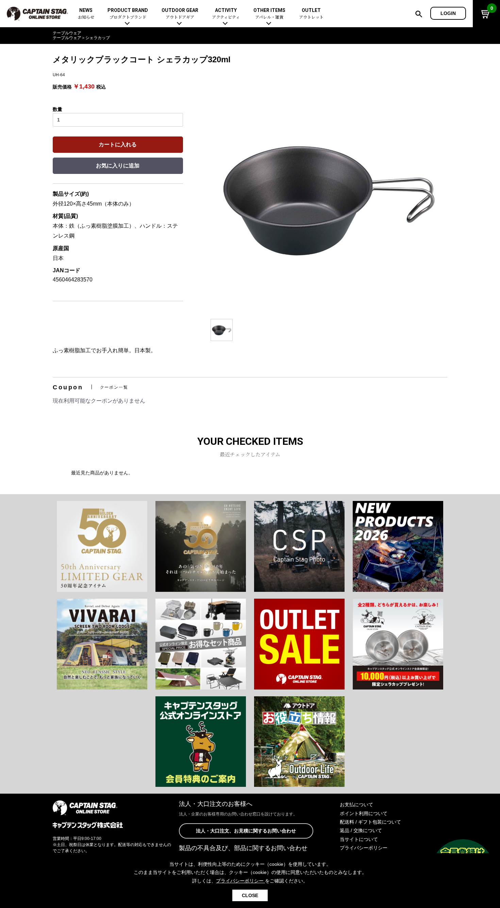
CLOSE (250, 895)
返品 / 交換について (361, 830)
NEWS (86, 13)
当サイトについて (359, 839)
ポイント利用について (363, 813)
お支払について (356, 804)
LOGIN (448, 13)
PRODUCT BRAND (127, 13)
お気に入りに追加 (117, 165)
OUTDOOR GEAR (180, 13)
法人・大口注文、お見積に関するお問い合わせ (246, 830)
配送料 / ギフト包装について (370, 822)
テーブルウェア (67, 33)
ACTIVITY (226, 13)
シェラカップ (97, 37)
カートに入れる (118, 144)
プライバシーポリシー (363, 847)
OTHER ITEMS (269, 13)
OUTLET (311, 13)
